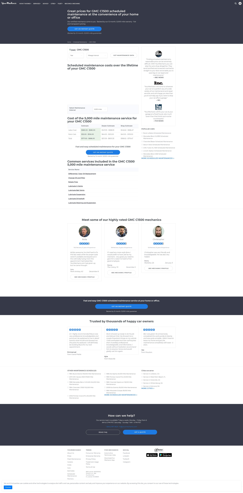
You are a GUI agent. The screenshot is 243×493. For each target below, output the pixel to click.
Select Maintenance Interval (77, 109)
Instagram (126, 462)
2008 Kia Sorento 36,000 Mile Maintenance (121, 387)
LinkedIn (126, 456)
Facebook (126, 453)
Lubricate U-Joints (75, 186)
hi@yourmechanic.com (128, 427)
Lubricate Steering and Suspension (82, 203)
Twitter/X (126, 459)
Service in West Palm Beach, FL (154, 377)
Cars (69, 468)
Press (69, 456)
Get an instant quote (84, 29)
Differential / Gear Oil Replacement (82, 174)
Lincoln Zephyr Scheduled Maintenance (157, 151)
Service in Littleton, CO (151, 374)
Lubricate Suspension (76, 194)
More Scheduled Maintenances (157, 158)
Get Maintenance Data (123, 55)
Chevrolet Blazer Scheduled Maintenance (158, 141)
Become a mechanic (72, 3)
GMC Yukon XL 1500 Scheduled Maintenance (159, 148)
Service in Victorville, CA (151, 380)
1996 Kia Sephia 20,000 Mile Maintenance (121, 374)
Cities (69, 465)
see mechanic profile (84, 277)
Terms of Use (90, 467)
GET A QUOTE (140, 432)
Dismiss (8, 487)
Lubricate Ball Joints (76, 190)
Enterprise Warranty (93, 456)
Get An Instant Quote (103, 152)
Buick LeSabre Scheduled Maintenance (157, 133)
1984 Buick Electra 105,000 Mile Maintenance (85, 374)
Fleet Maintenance (74, 459)
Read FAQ (103, 432)
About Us (70, 453)
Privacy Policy (91, 459)
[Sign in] (240, 3)
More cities (147, 388)
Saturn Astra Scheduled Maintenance (156, 145)
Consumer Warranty (93, 453)
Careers (70, 462)
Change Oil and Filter (76, 178)
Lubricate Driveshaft (76, 199)
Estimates (70, 471)
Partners (70, 479)
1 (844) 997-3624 (112, 427)
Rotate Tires (73, 182)
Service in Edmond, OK (151, 386)
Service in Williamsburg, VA (153, 383)
